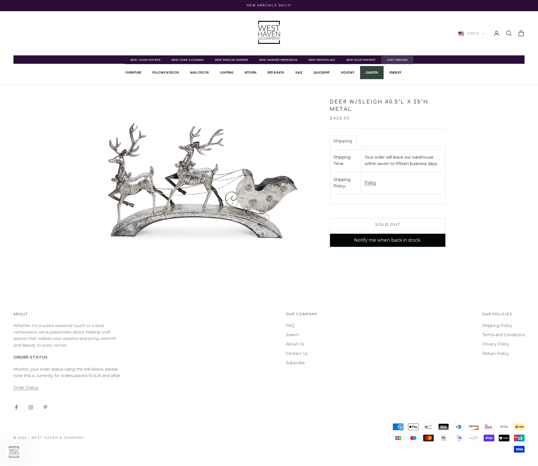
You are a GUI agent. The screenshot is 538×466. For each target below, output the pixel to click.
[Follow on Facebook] (16, 407)
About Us (295, 344)
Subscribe (295, 362)
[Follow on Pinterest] (45, 407)
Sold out (387, 224)
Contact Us (297, 353)
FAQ (290, 325)
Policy (370, 182)
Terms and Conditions (503, 334)
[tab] (343, 141)
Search (292, 334)
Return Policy (495, 353)
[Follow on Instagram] (31, 407)
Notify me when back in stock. (387, 240)
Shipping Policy (497, 325)
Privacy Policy (495, 344)
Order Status (25, 387)
